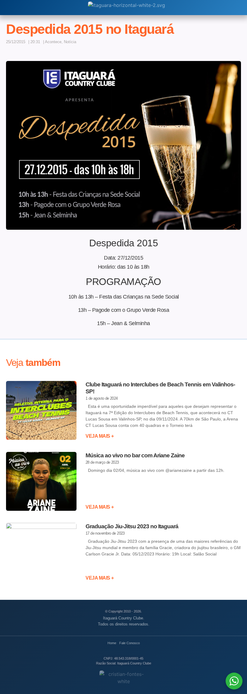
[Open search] (9, 7)
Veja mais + (100, 436)
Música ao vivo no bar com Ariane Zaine (135, 455)
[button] (217, 44)
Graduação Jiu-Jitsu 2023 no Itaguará (132, 526)
